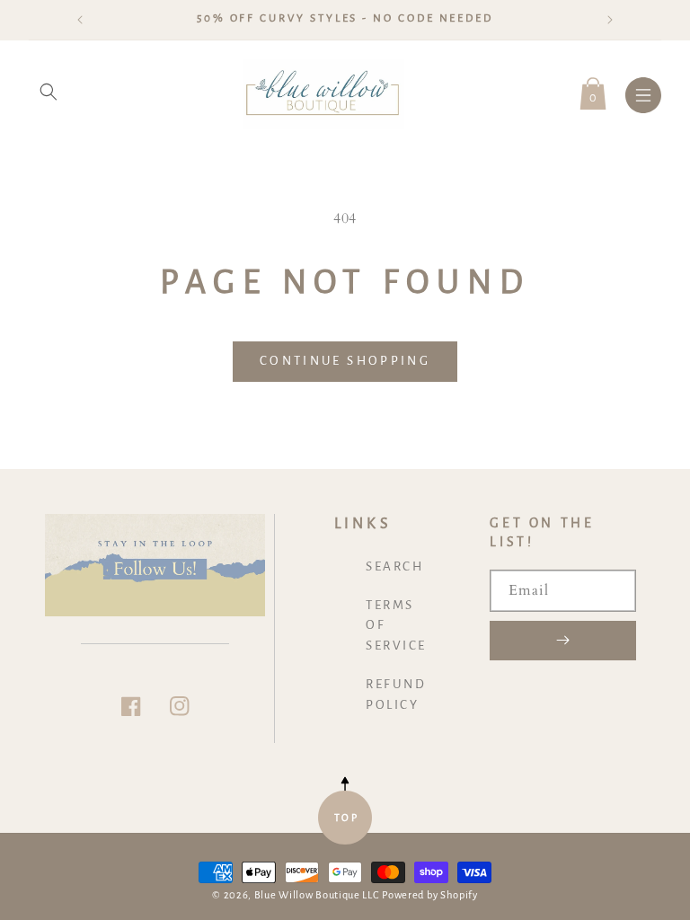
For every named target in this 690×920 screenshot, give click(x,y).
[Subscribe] (563, 640)
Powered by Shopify (430, 895)
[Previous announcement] (80, 20)
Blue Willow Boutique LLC (317, 895)
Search (394, 566)
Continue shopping (345, 360)
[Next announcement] (610, 20)
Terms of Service (396, 625)
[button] (48, 91)
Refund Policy (396, 694)
